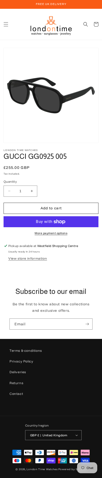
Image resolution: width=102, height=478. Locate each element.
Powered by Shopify (72, 469)
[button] (6, 24)
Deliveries (17, 372)
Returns (16, 383)
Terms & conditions (25, 350)
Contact (16, 394)
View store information (27, 258)
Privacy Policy (21, 361)
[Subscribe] (87, 324)
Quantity (10, 181)
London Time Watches (42, 469)
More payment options (51, 233)
